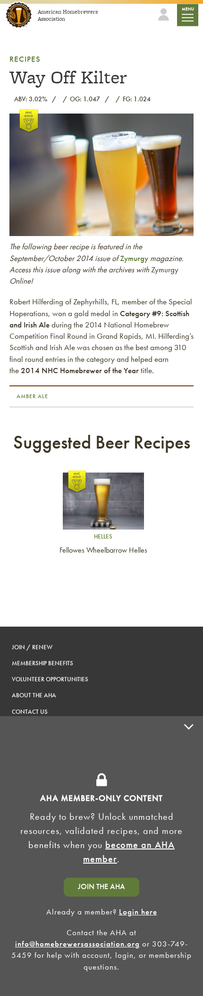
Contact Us (30, 712)
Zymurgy (134, 258)
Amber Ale (32, 396)
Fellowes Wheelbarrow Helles (103, 550)
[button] (189, 856)
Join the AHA (101, 886)
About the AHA (34, 695)
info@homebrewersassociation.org (77, 944)
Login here (138, 911)
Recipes (25, 59)
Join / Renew (32, 647)
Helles (103, 536)
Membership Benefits (42, 663)
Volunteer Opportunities (50, 679)
